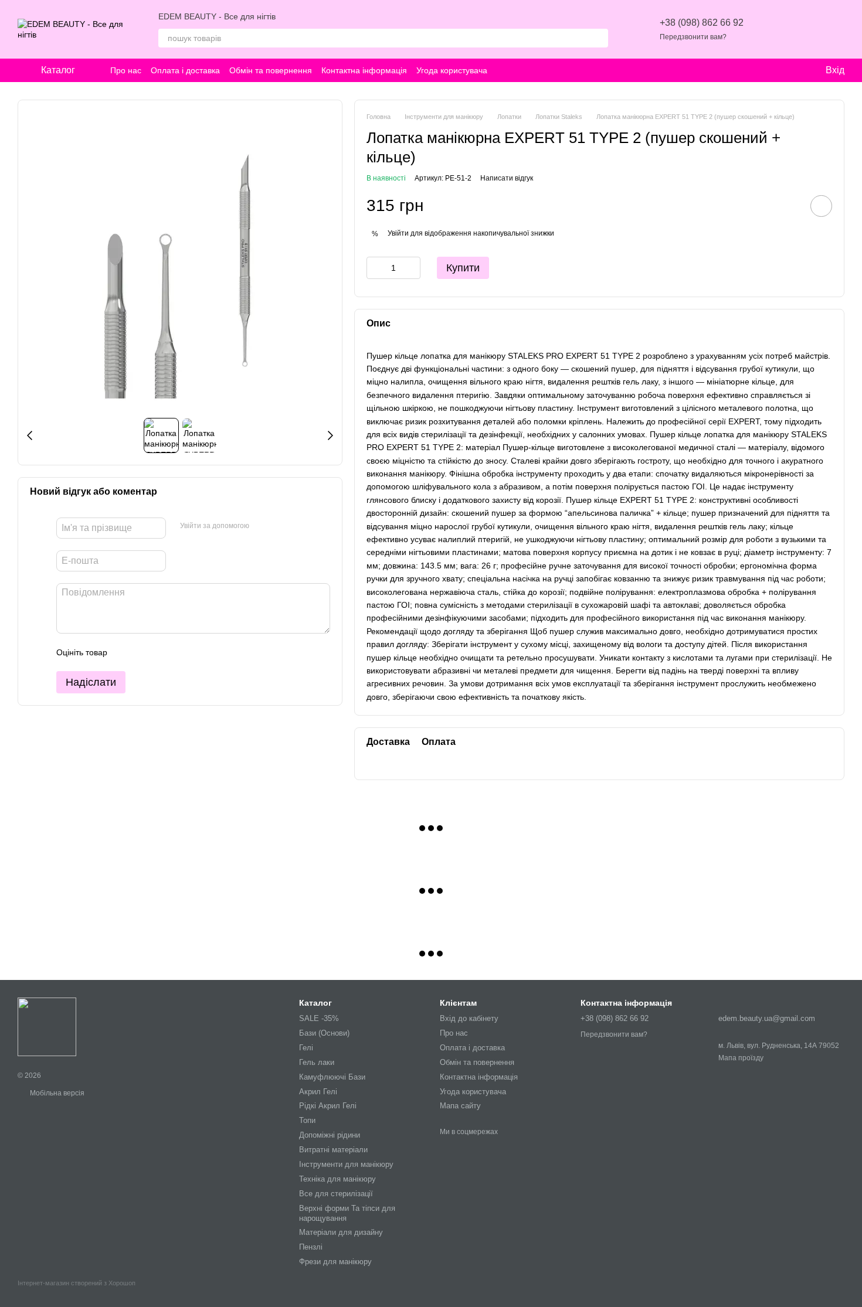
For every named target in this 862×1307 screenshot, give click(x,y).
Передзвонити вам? (693, 37)
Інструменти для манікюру (346, 1164)
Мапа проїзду (740, 1058)
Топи (307, 1120)
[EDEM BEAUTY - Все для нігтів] (47, 1026)
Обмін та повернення (270, 70)
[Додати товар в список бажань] (821, 206)
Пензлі (311, 1247)
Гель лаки (316, 1062)
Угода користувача (451, 70)
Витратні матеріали (333, 1149)
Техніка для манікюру (337, 1179)
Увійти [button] (398, 233)
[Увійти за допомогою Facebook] (262, 526)
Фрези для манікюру (335, 1261)
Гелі (306, 1047)
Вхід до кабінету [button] (469, 1018)
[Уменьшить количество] (375, 267)
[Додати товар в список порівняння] (788, 205)
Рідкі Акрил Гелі (328, 1105)
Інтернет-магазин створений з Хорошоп (76, 1282)
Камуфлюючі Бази (332, 1077)
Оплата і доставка (185, 70)
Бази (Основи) (324, 1033)
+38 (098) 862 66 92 (702, 23)
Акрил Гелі (318, 1091)
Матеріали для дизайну (341, 1232)
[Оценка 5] (201, 652)
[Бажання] (774, 29)
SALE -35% (319, 1018)
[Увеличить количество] (411, 267)
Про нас (125, 70)
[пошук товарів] (598, 38)
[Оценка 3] (164, 652)
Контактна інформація (364, 70)
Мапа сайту (460, 1105)
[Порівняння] (804, 29)
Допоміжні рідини (329, 1135)
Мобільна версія (56, 1093)
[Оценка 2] (145, 652)
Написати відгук (506, 178)
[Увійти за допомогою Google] (281, 526)
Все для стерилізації (336, 1193)
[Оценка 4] (183, 652)
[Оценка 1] (126, 652)
